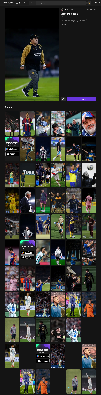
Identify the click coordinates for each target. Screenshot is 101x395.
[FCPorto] (43, 175)
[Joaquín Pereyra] (27, 304)
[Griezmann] (27, 356)
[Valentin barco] (73, 252)
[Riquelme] (58, 200)
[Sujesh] (27, 200)
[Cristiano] (43, 123)
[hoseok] (73, 278)
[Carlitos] (73, 226)
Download (82, 99)
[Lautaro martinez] (27, 175)
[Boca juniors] (58, 304)
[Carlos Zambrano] (43, 226)
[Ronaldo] (73, 175)
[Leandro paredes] (43, 252)
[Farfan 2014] (58, 175)
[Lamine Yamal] (43, 304)
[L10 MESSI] (89, 226)
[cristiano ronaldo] (73, 200)
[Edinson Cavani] (89, 149)
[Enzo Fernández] (58, 123)
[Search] (85, 3)
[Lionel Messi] (58, 149)
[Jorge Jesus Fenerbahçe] (73, 304)
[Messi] (73, 356)
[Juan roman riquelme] (89, 175)
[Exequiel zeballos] (58, 381)
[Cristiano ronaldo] (89, 304)
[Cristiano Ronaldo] (12, 304)
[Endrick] (12, 175)
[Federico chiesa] (43, 149)
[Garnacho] (89, 330)
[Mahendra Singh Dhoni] (12, 200)
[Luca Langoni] (58, 278)
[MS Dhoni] (12, 381)
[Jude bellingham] (12, 123)
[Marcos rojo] (27, 149)
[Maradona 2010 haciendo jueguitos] (12, 226)
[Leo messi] (27, 123)
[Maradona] (89, 123)
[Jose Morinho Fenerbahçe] (73, 123)
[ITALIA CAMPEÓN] (89, 252)
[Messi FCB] (89, 278)
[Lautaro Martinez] (73, 149)
